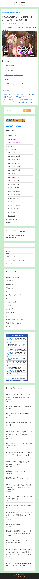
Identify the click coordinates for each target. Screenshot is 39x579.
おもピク (9, 305)
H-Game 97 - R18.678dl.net (13, 350)
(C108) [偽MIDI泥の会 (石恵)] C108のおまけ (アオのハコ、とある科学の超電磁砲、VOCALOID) (19, 434)
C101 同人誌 (11, 156)
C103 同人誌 (12, 163)
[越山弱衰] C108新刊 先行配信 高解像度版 (18, 406)
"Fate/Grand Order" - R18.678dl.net (15, 362)
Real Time (16, 380)
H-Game (9, 139)
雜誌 (7, 223)
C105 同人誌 (12, 170)
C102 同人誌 (12, 159)
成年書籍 (9, 219)
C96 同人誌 (11, 205)
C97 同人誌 (11, 209)
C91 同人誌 (11, 187)
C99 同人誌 (11, 216)
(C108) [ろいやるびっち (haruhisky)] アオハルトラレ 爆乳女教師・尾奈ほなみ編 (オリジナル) (19, 397)
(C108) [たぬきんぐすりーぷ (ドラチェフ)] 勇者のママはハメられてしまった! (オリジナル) (19, 515)
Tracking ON (22, 380)
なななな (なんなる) (12, 302)
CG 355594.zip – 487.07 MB (14, 75)
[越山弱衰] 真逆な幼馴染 (13, 524)
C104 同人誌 (12, 166)
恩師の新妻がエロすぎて (13, 323)
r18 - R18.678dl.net (11, 371)
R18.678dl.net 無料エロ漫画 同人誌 (15, 358)
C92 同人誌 (11, 191)
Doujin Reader (11, 237)
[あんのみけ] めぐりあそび (14, 388)
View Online (10, 312)
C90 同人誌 (11, 184)
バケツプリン (10, 281)
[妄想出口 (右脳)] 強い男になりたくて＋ (18, 471)
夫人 (7, 316)
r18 (15, 23)
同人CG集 (7, 90)
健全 (7, 291)
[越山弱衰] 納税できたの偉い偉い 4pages (19, 505)
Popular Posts (10, 264)
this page (22, 231)
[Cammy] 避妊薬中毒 (12, 277)
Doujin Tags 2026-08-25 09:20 (16, 260)
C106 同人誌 (12, 173)
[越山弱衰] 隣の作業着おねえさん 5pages (19, 478)
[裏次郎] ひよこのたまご (13, 284)
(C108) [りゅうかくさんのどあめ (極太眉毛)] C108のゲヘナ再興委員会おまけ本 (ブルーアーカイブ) (19, 487)
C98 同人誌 (11, 212)
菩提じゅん (9, 288)
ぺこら (8, 326)
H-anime (9, 135)
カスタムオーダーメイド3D (14, 295)
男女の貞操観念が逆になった (14, 319)
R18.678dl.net (19, 3)
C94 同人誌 (11, 198)
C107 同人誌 (12, 177)
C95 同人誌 (11, 201)
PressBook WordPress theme (23, 577)
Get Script (11, 380)
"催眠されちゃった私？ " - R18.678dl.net (16, 339)
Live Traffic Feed (17, 335)
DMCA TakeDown (11, 257)
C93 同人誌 (11, 195)
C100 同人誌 (12, 152)
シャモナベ (9, 309)
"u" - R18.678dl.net (11, 374)
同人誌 (8, 149)
